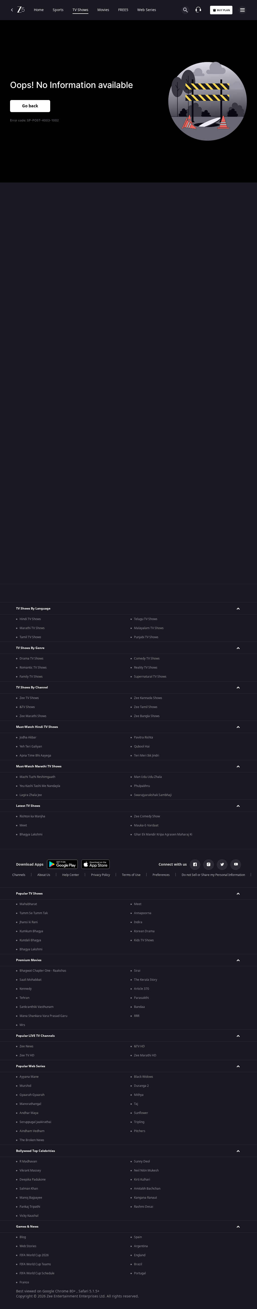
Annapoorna (142, 913)
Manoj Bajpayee (31, 1197)
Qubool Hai (142, 746)
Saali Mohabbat (30, 979)
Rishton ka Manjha (32, 816)
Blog (23, 1237)
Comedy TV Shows (147, 658)
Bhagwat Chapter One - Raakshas (43, 970)
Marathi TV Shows (32, 628)
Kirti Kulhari (142, 1179)
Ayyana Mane (29, 1076)
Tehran (24, 998)
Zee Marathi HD (145, 1055)
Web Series (146, 10)
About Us (43, 875)
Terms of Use (131, 875)
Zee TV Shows (29, 698)
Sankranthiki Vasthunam (36, 1007)
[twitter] (222, 864)
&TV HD (139, 1046)
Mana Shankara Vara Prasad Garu (43, 1016)
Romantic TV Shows (33, 667)
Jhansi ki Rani (29, 922)
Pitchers (139, 1131)
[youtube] (235, 864)
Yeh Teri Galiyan (31, 746)
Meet (23, 825)
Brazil (138, 1264)
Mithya (139, 1095)
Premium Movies (28, 960)
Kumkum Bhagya (31, 931)
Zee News (26, 1046)
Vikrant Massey (30, 1170)
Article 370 (141, 989)
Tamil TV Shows (30, 637)
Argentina (141, 1246)
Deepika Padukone (33, 1179)
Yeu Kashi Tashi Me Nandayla (40, 786)
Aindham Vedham (32, 1131)
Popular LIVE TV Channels (35, 1035)
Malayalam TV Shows (149, 628)
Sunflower (141, 1113)
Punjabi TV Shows (146, 637)
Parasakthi (141, 998)
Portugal (140, 1273)
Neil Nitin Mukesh (146, 1170)
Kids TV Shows (144, 940)
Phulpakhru (142, 786)
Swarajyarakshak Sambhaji (153, 795)
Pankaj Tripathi (30, 1206)
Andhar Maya (29, 1113)
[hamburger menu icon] (242, 10)
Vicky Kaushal (29, 1215)
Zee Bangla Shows (147, 716)
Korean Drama (144, 931)
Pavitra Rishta (143, 737)
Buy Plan (223, 10)
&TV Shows (27, 707)
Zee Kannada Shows (148, 698)
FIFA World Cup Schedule (37, 1273)
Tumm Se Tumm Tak (34, 913)
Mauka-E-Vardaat (146, 825)
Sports (58, 10)
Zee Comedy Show (147, 816)
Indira (138, 922)
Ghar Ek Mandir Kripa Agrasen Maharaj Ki (163, 834)
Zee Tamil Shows (145, 707)
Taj (136, 1104)
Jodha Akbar (28, 737)
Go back (30, 106)
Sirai (137, 970)
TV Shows (80, 10)
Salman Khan (29, 1188)
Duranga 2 (141, 1086)
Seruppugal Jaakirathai (35, 1122)
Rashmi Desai (143, 1206)
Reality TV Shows (145, 667)
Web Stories (28, 1246)
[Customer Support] (198, 10)
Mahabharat (28, 904)
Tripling (139, 1122)
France (24, 1282)
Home (39, 10)
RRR (136, 1016)
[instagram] (208, 864)
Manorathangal (30, 1104)
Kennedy (26, 989)
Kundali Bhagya (30, 940)
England (139, 1255)
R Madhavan (28, 1161)
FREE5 (123, 10)
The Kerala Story (145, 979)
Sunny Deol (142, 1161)
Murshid (25, 1086)
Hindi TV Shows (30, 619)
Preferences (161, 875)
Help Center (70, 875)
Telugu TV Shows (145, 619)
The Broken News (32, 1140)
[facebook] (195, 864)
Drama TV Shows (31, 658)
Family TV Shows (31, 676)
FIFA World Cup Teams (35, 1264)
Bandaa (139, 1007)
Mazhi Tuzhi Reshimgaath (37, 777)
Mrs (22, 1025)
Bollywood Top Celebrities (35, 1150)
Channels (18, 875)
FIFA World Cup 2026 (34, 1255)
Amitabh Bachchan (147, 1188)
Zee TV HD (27, 1055)
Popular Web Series (30, 1066)
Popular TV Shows (29, 893)
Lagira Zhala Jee (31, 795)
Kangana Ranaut (145, 1197)
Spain (138, 1237)
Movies (103, 10)
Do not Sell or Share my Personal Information (213, 875)
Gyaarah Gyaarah (32, 1095)
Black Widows (143, 1076)
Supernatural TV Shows (150, 676)
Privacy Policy (100, 875)
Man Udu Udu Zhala (148, 777)
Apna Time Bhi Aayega (35, 755)
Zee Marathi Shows (33, 716)
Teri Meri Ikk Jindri (146, 755)
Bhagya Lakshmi (31, 834)
